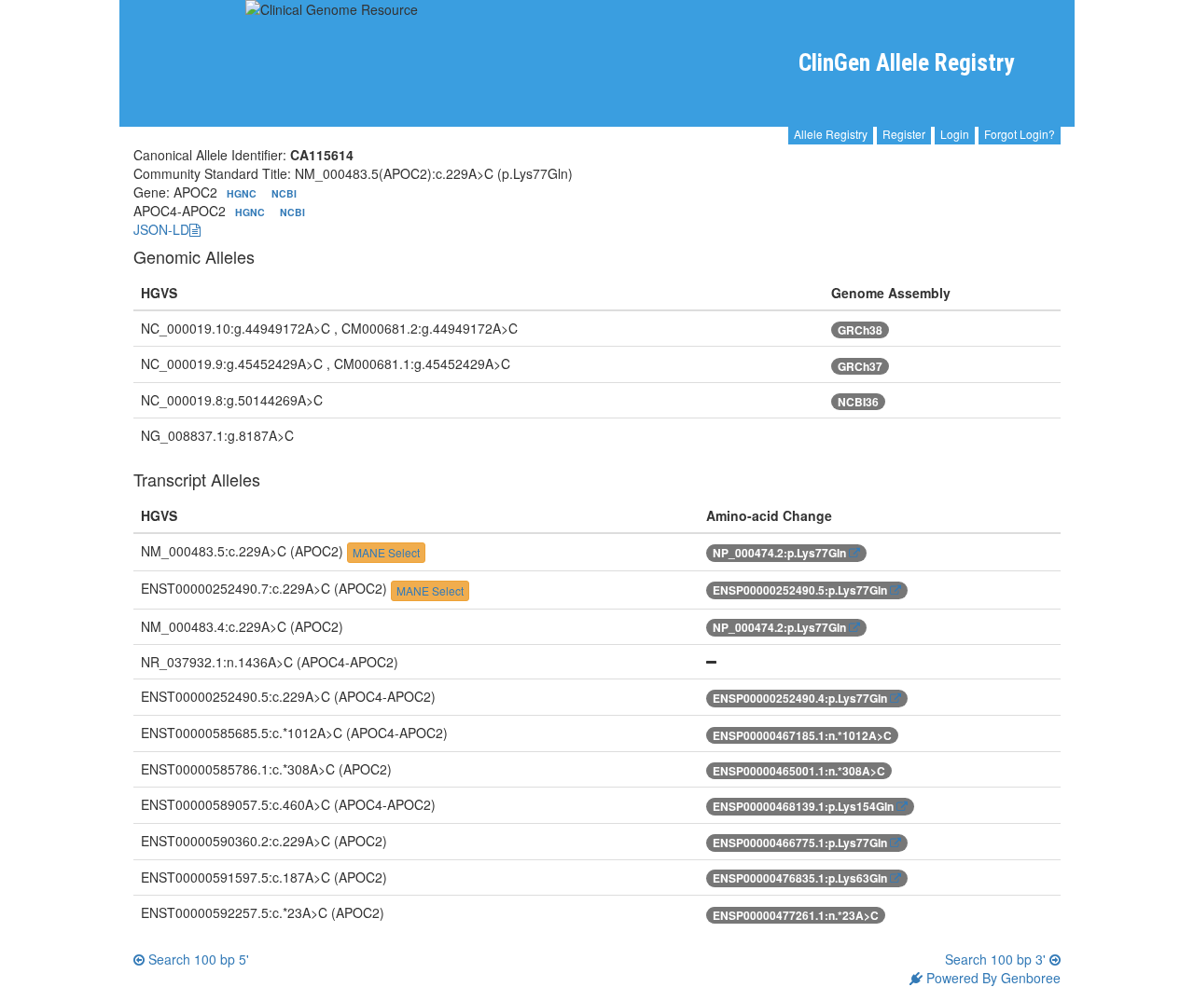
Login (954, 134)
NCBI (284, 193)
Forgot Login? (1019, 134)
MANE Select (386, 552)
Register (903, 134)
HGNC (243, 193)
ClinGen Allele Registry (906, 62)
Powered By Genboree (992, 977)
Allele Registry (831, 134)
